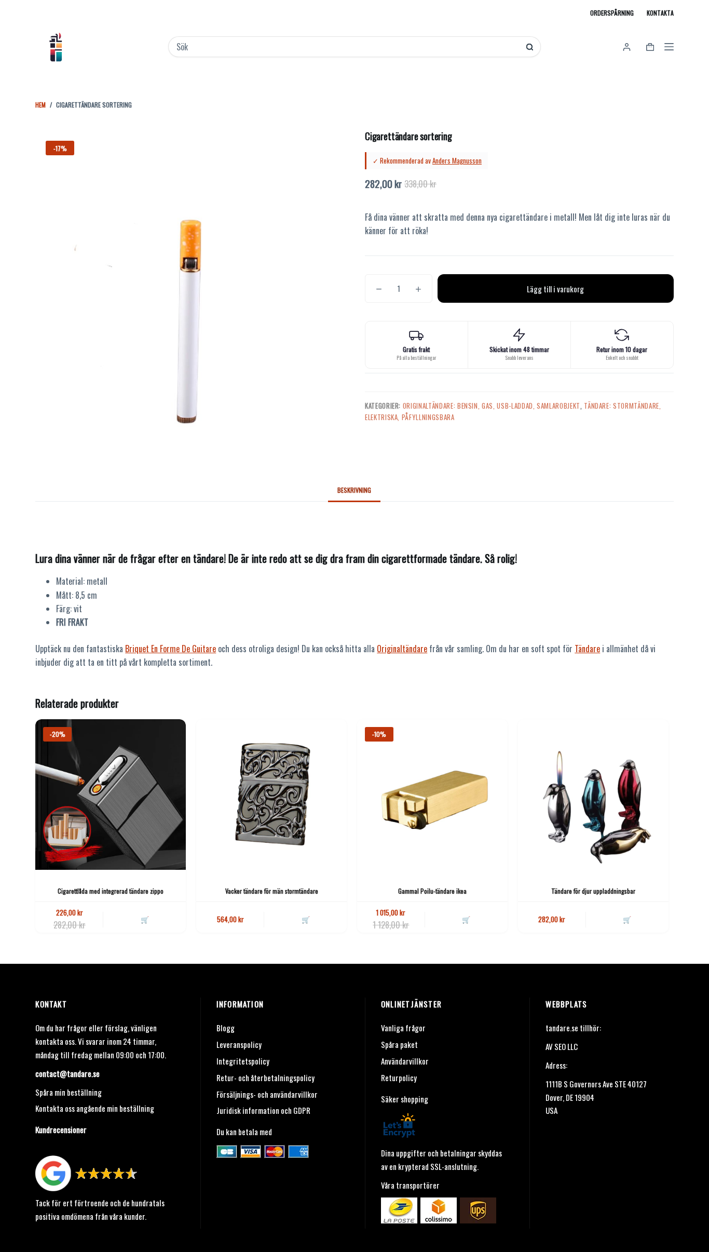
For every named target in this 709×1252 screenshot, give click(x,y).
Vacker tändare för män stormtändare (271, 890)
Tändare (587, 648)
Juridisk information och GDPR (263, 1110)
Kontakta (660, 12)
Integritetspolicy (242, 1061)
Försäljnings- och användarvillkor (267, 1094)
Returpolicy (399, 1077)
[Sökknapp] (529, 47)
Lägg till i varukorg (555, 288)
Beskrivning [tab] (354, 490)
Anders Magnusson (457, 160)
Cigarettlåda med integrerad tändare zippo (110, 890)
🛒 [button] (145, 919)
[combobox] (347, 47)
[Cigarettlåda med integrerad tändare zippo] (110, 794)
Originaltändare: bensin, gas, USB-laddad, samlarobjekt (491, 405)
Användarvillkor (405, 1061)
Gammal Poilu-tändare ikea (432, 890)
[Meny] (669, 46)
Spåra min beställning (68, 1092)
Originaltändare (402, 648)
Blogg (225, 1027)
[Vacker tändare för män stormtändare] (271, 794)
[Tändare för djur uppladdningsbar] (593, 794)
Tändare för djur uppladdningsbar (593, 890)
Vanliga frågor (403, 1027)
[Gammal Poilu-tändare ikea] (432, 794)
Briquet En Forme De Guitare (170, 648)
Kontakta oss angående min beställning (94, 1108)
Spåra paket (399, 1044)
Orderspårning (612, 12)
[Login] (627, 47)
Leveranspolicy (239, 1044)
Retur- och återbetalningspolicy (265, 1077)
